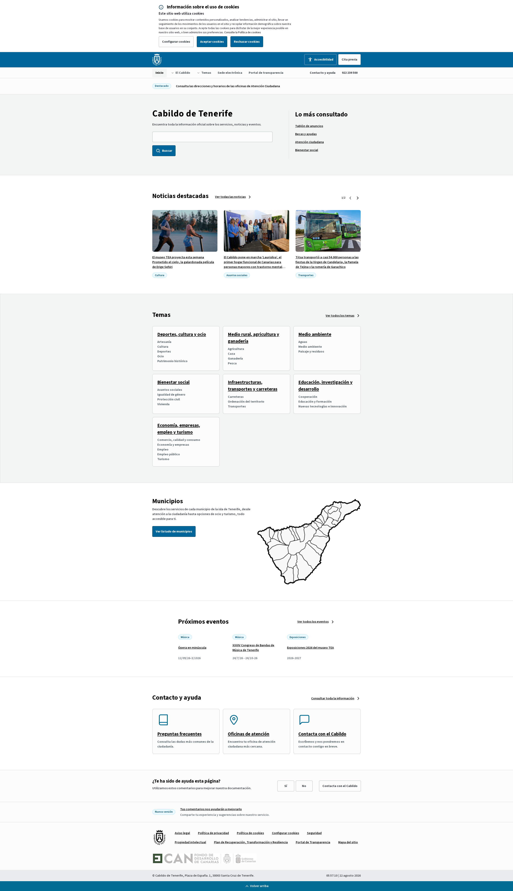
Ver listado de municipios (174, 531)
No (304, 786)
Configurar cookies (176, 41)
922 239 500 (349, 73)
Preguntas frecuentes (179, 734)
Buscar (167, 150)
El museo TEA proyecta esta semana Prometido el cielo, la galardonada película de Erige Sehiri (183, 262)
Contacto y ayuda (322, 73)
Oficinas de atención (248, 734)
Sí (285, 786)
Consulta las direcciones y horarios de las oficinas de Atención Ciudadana (228, 86)
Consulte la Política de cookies (242, 32)
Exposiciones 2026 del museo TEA (310, 648)
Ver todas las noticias (230, 197)
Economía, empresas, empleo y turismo (178, 429)
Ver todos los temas (340, 315)
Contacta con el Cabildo (322, 734)
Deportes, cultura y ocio (181, 334)
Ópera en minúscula (192, 648)
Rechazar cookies (247, 41)
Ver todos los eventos (313, 621)
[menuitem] (159, 72)
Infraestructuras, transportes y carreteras (252, 386)
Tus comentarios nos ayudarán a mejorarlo (211, 809)
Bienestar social (173, 382)
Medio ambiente (314, 334)
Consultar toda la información (332, 698)
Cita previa (349, 59)
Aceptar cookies (212, 41)
